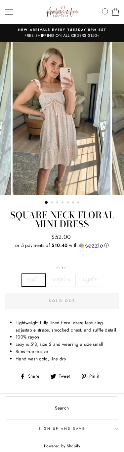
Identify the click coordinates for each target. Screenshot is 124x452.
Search (62, 408)
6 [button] (73, 203)
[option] (62, 33)
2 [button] (52, 203)
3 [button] (58, 203)
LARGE (90, 279)
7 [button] (79, 203)
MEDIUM (61, 279)
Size (62, 267)
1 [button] (46, 202)
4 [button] (63, 203)
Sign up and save (62, 428)
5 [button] (68, 203)
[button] (62, 245)
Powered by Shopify (62, 446)
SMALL (34, 279)
